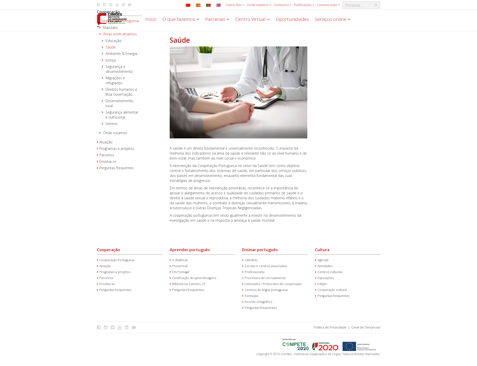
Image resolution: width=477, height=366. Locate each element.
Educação (113, 40)
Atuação (106, 142)
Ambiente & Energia (121, 53)
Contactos (281, 4)
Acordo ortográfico (258, 302)
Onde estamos (258, 4)
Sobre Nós (234, 4)
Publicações (303, 4)
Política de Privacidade (330, 327)
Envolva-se (107, 161)
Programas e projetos (116, 148)
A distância (180, 260)
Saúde (111, 47)
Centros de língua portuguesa (266, 290)
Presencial (180, 266)
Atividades (325, 266)
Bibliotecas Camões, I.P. (189, 284)
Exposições (326, 278)
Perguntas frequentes (116, 167)
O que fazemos (179, 19)
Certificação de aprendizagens (194, 278)
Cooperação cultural (332, 290)
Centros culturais (330, 272)
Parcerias (215, 19)
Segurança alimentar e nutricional (122, 115)
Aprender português (190, 249)
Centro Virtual (251, 19)
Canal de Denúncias (365, 327)
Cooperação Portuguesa (119, 20)
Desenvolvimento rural (119, 103)
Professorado (255, 272)
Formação (252, 296)
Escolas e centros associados (266, 266)
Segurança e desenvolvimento (119, 69)
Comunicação (327, 4)
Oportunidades (292, 19)
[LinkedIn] (128, 327)
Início (151, 19)
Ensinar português (260, 249)
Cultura (322, 249)
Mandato (110, 27)
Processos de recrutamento (265, 278)
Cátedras (251, 260)
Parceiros (106, 155)
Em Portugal (180, 272)
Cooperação (108, 12)
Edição (322, 284)
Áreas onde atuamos (120, 34)
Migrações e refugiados (115, 80)
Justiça (111, 60)
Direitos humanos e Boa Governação (121, 92)
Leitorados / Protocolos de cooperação (273, 284)
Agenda (323, 260)
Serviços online (331, 19)
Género (112, 123)
